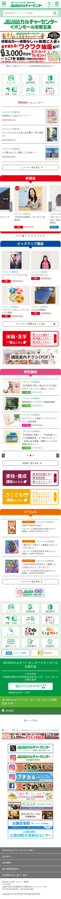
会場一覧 (15, 730)
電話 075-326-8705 (27, 686)
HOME (10, 710)
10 (44, 236)
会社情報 (6, 862)
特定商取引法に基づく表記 (14, 875)
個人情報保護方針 (10, 869)
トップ (6, 730)
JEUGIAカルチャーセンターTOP (17, 850)
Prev (11, 207)
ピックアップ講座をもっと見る (30, 324)
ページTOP (32, 720)
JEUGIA (6, 856)
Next (50, 207)
